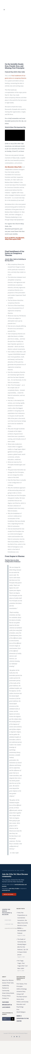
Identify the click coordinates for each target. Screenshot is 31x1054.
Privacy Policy (6, 996)
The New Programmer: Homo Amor (22, 998)
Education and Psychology (21, 1005)
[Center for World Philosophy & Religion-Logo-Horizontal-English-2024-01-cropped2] (11, 1)
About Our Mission (8, 980)
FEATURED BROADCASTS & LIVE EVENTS (7, 1004)
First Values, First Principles (22, 985)
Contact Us (5, 998)
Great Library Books (8, 993)
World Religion (21, 1012)
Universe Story (21, 991)
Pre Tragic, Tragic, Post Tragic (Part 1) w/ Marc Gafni (22, 964)
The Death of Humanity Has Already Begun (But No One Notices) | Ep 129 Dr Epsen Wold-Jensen (22, 946)
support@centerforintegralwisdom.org (9, 928)
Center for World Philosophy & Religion (19, 1033)
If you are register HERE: (14, 238)
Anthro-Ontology (22, 989)
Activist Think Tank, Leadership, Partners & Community (8, 986)
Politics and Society (22, 1002)
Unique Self (20, 994)
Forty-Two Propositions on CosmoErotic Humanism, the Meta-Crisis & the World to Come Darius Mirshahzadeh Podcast (22, 923)
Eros (18, 1009)
